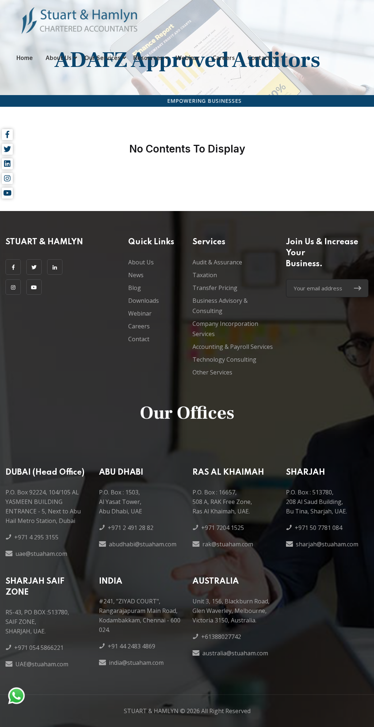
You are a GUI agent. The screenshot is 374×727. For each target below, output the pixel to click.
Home (24, 57)
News (136, 275)
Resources (148, 57)
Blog (134, 288)
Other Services (212, 372)
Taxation (204, 275)
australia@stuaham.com (235, 653)
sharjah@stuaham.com (327, 544)
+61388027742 (221, 637)
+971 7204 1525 (222, 528)
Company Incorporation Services (225, 329)
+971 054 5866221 (39, 648)
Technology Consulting (224, 359)
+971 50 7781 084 (318, 528)
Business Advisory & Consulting (220, 306)
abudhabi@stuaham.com (142, 544)
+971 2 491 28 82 (130, 528)
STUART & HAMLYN (151, 711)
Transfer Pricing (214, 288)
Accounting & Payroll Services (232, 347)
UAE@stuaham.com (41, 664)
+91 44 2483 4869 (131, 646)
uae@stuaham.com (41, 554)
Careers (224, 57)
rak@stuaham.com (227, 544)
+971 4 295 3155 (36, 537)
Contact (259, 57)
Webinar (188, 57)
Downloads (143, 301)
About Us (59, 57)
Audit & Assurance (217, 262)
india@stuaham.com (136, 663)
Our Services (102, 57)
